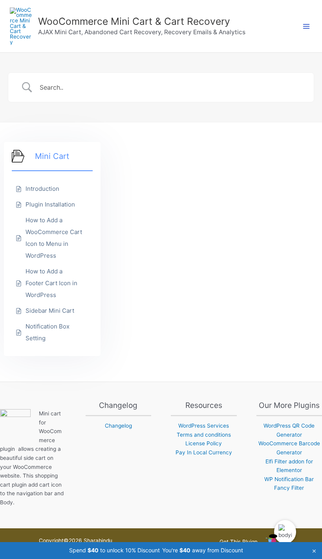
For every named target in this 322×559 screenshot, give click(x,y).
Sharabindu (98, 540)
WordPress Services (203, 425)
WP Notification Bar (289, 479)
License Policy (203, 443)
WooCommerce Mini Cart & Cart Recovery (134, 21)
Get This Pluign (239, 542)
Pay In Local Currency (204, 452)
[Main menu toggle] (306, 26)
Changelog (118, 425)
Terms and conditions (204, 435)
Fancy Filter (289, 488)
